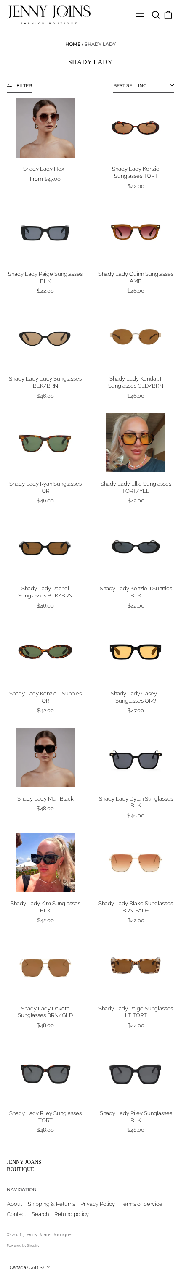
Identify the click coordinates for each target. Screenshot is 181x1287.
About (14, 1204)
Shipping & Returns (51, 1204)
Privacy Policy (97, 1204)
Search (40, 1214)
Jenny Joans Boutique (24, 1165)
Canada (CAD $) (27, 1267)
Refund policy (71, 1214)
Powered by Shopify (23, 1245)
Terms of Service (141, 1204)
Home (72, 44)
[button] (155, 15)
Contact (16, 1214)
